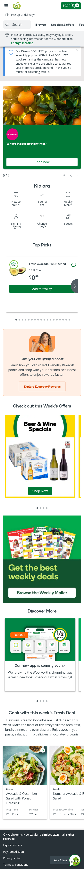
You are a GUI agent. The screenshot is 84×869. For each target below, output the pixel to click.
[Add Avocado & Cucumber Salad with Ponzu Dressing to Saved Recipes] (43, 750)
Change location (22, 43)
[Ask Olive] (74, 861)
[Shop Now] (40, 456)
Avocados (39, 720)
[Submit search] (7, 24)
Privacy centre (12, 858)
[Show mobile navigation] (6, 5)
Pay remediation (13, 851)
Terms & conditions (15, 864)
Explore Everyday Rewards (42, 386)
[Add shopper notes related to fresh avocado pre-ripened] (74, 265)
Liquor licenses (12, 845)
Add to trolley (42, 289)
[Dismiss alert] (77, 50)
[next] (74, 286)
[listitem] (37, 508)
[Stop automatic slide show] (64, 175)
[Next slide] (77, 175)
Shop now (42, 162)
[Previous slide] (70, 175)
